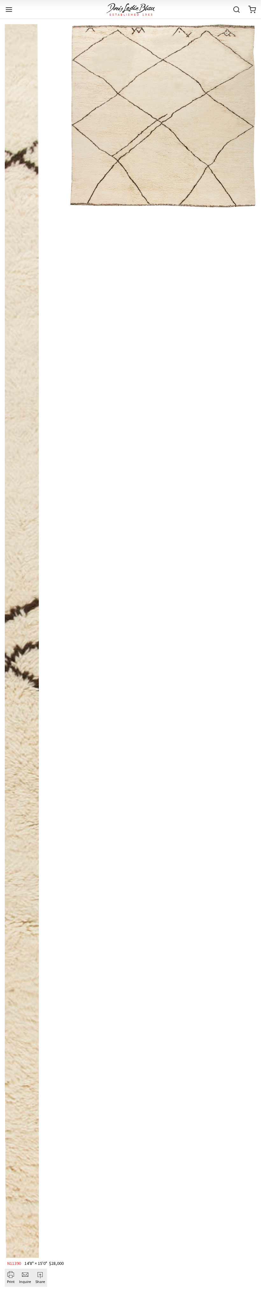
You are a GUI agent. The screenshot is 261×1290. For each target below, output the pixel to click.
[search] (236, 9)
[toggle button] (9, 9)
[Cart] (252, 9)
